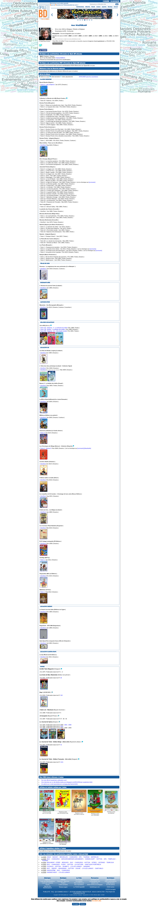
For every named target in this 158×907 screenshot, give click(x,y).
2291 (61, 726)
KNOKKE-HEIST (52, 872)
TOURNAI (86, 857)
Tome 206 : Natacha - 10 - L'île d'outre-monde (53, 331)
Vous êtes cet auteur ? (83, 41)
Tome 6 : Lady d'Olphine (47, 84)
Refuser (82, 904)
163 (61, 695)
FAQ (52, 891)
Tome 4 (42, 433)
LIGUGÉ (77, 868)
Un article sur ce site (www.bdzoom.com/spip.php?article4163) (59, 784)
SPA (80, 857)
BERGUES (65, 862)
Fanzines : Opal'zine (63, 881)
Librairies (87, 6)
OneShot (43, 145)
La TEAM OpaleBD (79, 887)
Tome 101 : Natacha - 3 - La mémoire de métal (53, 327)
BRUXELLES (64, 857)
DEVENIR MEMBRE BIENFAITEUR (80, 891)
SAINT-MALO (99, 868)
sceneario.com (95, 879)
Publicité (46, 891)
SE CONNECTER (115, 1)
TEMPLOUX (111, 859)
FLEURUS (50, 866)
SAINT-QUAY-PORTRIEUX (93, 864)
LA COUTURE (79, 864)
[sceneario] (92, 182)
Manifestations (80, 6)
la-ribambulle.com (95, 881)
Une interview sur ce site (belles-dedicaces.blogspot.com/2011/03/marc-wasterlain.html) (66, 782)
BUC (48, 859)
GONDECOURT (90, 859)
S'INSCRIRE (106, 1)
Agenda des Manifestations (47, 887)
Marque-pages (63, 887)
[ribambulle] (87, 448)
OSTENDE (101, 862)
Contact (116, 6)
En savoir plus (96, 901)
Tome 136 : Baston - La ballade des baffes (52, 329)
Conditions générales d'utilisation (75, 894)
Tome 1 (42, 560)
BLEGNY (55, 857)
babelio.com (94, 883)
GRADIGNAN (62, 868)
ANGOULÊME (51, 870)
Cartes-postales (63, 884)
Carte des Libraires (47, 883)
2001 (66, 725)
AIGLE (49, 857)
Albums (63, 879)
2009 (69, 725)
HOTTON (99, 859)
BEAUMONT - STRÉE (53, 862)
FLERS (63, 864)
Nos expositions (79, 884)
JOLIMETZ (65, 866)
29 (61, 678)
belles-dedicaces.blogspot (94, 884)
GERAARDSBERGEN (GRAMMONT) (72, 859)
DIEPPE (54, 868)
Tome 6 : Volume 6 (45, 448)
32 (61, 744)
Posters (63, 883)
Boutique (110, 6)
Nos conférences (79, 883)
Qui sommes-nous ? (62, 891)
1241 (61, 762)
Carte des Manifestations (47, 881)
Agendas (104, 6)
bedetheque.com (95, 887)
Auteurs (98, 6)
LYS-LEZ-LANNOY (76, 866)
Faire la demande (57, 43)
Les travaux (79, 879)
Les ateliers (79, 881)
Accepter (75, 904)
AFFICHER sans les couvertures (88, 76)
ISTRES (94, 862)
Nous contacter (98, 891)
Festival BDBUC (60, 58)
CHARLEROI (73, 857)
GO (117, 4)
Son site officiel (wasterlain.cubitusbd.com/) (53, 780)
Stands (93, 6)
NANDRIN (87, 866)
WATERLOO (94, 857)
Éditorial (47, 879)
